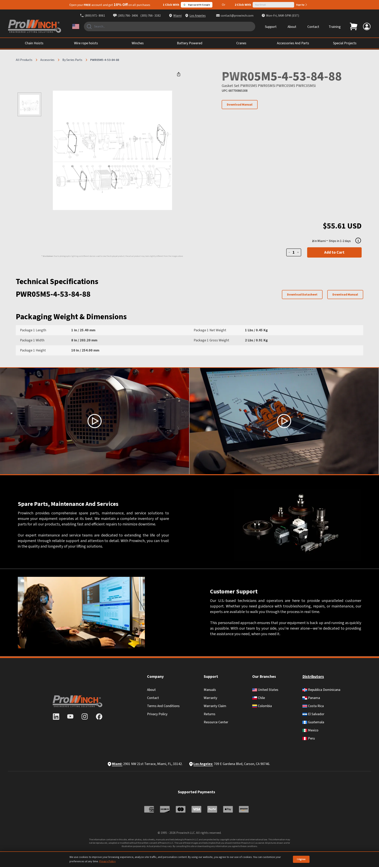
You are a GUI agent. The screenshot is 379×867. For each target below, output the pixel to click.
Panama (313, 697)
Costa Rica (315, 706)
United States (267, 689)
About (292, 26)
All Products (24, 60)
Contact (313, 26)
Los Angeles (198, 15)
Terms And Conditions (163, 706)
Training (335, 26)
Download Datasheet (302, 294)
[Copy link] (178, 74)
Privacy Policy (157, 714)
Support (271, 26)
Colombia (264, 706)
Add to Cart (334, 252)
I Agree (301, 859)
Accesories (47, 60)
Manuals (210, 689)
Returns (209, 714)
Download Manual (239, 104)
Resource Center (216, 722)
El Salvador (315, 714)
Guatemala (315, 722)
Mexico (312, 730)
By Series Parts (72, 60)
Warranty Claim (215, 706)
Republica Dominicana (323, 689)
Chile (261, 697)
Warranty (210, 697)
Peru (311, 738)
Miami (177, 15)
